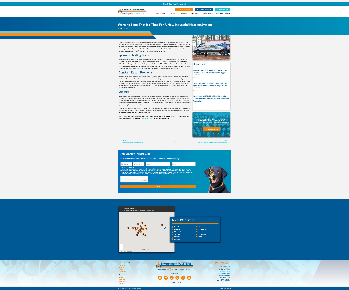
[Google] (172, 278)
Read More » (196, 77)
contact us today (147, 118)
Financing (219, 13)
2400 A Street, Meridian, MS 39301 (223, 280)
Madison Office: (225, 272)
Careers (227, 13)
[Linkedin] (189, 278)
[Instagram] (177, 278)
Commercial (207, 13)
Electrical (194, 13)
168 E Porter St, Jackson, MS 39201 (224, 268)
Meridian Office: (225, 277)
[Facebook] (160, 278)
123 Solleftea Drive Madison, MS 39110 (224, 274)
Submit (158, 186)
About (163, 13)
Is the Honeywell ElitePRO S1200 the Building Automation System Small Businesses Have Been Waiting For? (211, 98)
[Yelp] (183, 278)
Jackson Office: (225, 266)
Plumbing (183, 13)
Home (157, 13)
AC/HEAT (172, 13)
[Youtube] (166, 278)
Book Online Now (211, 129)
